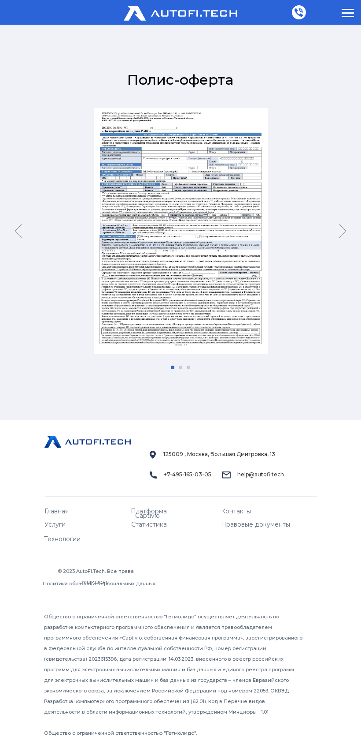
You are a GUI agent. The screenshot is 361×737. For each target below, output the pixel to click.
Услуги (55, 524)
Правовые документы (255, 524)
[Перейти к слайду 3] (188, 367)
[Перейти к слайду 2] (180, 367)
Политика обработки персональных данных (99, 583)
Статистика (149, 524)
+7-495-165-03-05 (187, 474)
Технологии (62, 539)
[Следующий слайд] (342, 231)
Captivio (147, 516)
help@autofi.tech (260, 474)
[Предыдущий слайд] (18, 231)
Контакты (236, 511)
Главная (56, 511)
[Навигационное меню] (348, 13)
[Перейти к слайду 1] (172, 367)
